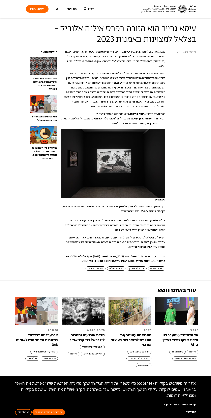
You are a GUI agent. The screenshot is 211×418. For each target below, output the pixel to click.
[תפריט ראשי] (18, 9)
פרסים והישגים (156, 268)
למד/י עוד (191, 412)
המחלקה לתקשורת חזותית (44, 351)
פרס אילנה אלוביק (136, 268)
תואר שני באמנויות (95, 268)
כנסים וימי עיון (177, 351)
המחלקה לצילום (116, 268)
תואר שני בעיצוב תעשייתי (185, 358)
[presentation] (43, 66)
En (57, 9)
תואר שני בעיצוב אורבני (139, 351)
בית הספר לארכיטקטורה (139, 358)
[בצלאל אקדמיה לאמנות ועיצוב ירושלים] (168, 9)
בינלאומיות (32, 358)
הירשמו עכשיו (37, 9)
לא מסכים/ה (23, 412)
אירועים (192, 351)
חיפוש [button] (91, 9)
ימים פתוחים (143, 365)
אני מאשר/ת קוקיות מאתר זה (49, 412)
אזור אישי (72, 9)
